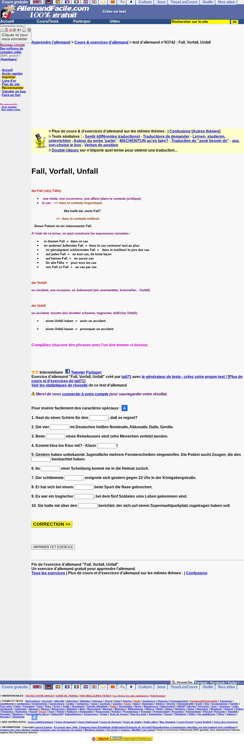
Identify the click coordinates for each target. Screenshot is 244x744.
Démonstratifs (186, 703)
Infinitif (181, 706)
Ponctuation (86, 711)
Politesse (71, 711)
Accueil (7, 21)
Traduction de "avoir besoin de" (200, 141)
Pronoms (146, 711)
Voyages (5, 716)
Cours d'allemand (88, 722)
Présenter (220, 711)
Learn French (185, 722)
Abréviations (32, 701)
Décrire (171, 703)
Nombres (180, 709)
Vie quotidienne (206, 714)
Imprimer (8, 77)
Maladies (72, 709)
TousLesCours (184, 687)
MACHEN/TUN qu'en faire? (144, 141)
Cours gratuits (15, 687)
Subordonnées (73, 714)
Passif (33, 711)
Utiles (115, 21)
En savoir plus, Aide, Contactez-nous (75, 727)
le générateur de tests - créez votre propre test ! (184, 377)
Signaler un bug (14, 91)
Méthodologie (135, 709)
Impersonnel (167, 706)
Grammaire (78, 706)
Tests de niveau (119, 714)
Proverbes (178, 711)
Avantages (8, 59)
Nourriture (202, 709)
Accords (47, 701)
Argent (108, 701)
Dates (136, 703)
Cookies (125, 730)
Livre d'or (9, 80)
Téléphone (180, 714)
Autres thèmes (206, 131)
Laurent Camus (43, 727)
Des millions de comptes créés (12, 48)
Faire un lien (11, 95)
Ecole (199, 703)
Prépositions (193, 711)
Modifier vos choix (143, 730)
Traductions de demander (166, 136)
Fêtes (48, 706)
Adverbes (72, 701)
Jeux (161, 687)
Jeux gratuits (9, 107)
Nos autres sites (10, 109)
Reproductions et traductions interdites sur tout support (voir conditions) (194, 727)
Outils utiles (151, 722)
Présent (207, 711)
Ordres (239, 709)
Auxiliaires (149, 701)
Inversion (203, 706)
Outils (208, 687)
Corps (94, 703)
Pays (52, 711)
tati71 (126, 377)
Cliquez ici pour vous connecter (15, 37)
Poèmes (116, 711)
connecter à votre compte (85, 394)
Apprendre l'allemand (50, 42)
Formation (29, 706)
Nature (169, 709)
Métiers (150, 709)
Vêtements (18, 716)
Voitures (231, 714)
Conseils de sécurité (139, 727)
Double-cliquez (65, 150)
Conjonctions (39, 703)
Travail (168, 714)
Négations (216, 709)
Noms (191, 709)
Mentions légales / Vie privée (102, 730)
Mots (82, 709)
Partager (94, 372)
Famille (234, 703)
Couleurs (105, 703)
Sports (29, 714)
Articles (127, 701)
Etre (207, 703)
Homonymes (151, 706)
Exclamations (220, 703)
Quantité (233, 711)
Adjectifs (59, 701)
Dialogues (148, 703)
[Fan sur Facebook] (182, 683)
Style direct (42, 714)
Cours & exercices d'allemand (101, 42)
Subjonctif (57, 714)
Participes (7, 711)
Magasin (34, 709)
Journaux (224, 706)
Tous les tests (138, 714)
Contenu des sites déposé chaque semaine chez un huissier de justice (41, 730)
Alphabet (85, 701)
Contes (70, 703)
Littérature (21, 709)
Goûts (66, 706)
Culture (145, 687)
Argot (117, 701)
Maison (45, 709)
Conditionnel (7, 703)
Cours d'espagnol (66, 722)
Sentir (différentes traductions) (112, 136)
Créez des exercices (226, 722)
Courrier (117, 703)
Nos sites (226, 687)
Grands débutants (97, 706)
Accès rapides (12, 73)
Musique (107, 709)
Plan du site (11, 84)
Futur (40, 706)
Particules (21, 711)
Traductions (155, 714)
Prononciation (161, 711)
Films (17, 706)
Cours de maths (132, 722)
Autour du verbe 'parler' (95, 141)
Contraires (82, 703)
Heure (138, 706)
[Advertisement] (137, 82)
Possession (102, 711)
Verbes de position (101, 145)
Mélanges (120, 709)
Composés (226, 701)
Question (5, 714)
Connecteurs (56, 703)
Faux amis (6, 706)
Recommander (12, 88)
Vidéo (191, 714)
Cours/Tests (48, 21)
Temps (103, 714)
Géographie (125, 706)
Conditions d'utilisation (111, 727)
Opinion (228, 709)
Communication (179, 701)
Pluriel (60, 711)
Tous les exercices (48, 573)
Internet (191, 706)
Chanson (163, 701)
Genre (57, 706)
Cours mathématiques (40, 722)
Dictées (160, 703)
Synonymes (91, 714)
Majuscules (58, 709)
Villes (221, 714)
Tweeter (78, 372)
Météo (159, 709)
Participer (82, 21)
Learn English (203, 722)
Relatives (18, 714)
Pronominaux (131, 711)
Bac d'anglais (168, 722)
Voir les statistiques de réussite (59, 385)
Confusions (180, 131)
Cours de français (110, 722)
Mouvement (94, 709)
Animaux (97, 701)
